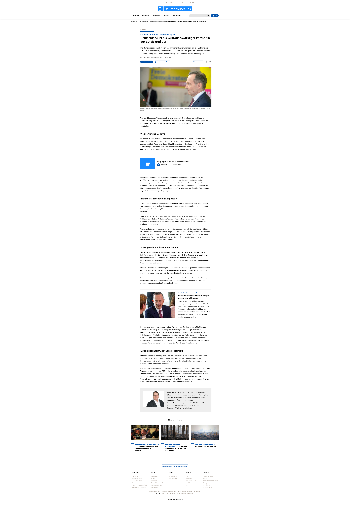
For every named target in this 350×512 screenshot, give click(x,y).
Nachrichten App (156, 485)
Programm (156, 15)
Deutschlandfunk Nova (189, 3)
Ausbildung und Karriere (210, 480)
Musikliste (189, 483)
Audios (153, 478)
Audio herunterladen (163, 62)
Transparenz (206, 483)
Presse (205, 478)
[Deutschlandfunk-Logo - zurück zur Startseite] (175, 8)
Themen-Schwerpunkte (139, 487)
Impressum (197, 491)
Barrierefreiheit (207, 487)
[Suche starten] (208, 15)
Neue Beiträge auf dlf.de (139, 485)
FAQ (187, 476)
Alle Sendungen (137, 478)
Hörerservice (173, 476)
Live (216, 15)
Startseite (134, 21)
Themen (135, 15)
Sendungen (145, 15)
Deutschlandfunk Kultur (173, 3)
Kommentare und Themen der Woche (150, 21)
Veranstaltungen (191, 480)
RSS (187, 485)
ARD (163, 493)
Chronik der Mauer (187, 493)
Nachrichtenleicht (137, 483)
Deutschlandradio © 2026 (175, 499)
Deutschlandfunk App (158, 483)
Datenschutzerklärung (169, 491)
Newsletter (189, 478)
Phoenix (172, 493)
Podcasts (166, 15)
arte (178, 493)
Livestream (154, 476)
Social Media (173, 478)
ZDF (167, 493)
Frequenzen (154, 487)
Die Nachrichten (137, 480)
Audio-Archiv (177, 15)
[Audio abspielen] (158, 164)
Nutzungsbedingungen (185, 491)
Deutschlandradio (159, 3)
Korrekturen (206, 485)
